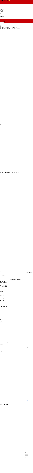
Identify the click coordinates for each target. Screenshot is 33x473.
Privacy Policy (10, 356)
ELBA (1, 271)
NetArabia (17, 459)
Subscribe (6, 404)
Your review (1, 322)
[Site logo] (4, 5)
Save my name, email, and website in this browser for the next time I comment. (9, 342)
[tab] (10, 279)
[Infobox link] (28, 376)
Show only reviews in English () (3, 306)
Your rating (1, 310)
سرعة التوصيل (1, 319)
